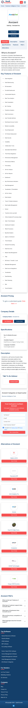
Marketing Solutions (6, 674)
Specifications (6, 45)
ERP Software (5, 644)
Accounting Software (7, 646)
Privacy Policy (4, 694)
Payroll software (6, 638)
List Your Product (5, 672)
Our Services (4, 677)
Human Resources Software (9, 635)
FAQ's (22, 45)
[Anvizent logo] (13, 15)
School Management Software (9, 654)
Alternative (5, 48)
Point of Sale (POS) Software (9, 651)
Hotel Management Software (9, 659)
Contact (22, 41)
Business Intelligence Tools (13, 6)
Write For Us (4, 697)
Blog (2, 686)
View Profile (14, 461)
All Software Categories (7, 662)
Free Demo (13, 32)
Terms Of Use (4, 692)
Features (15, 45)
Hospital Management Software (9, 656)
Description (13, 41)
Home (2, 6)
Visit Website (8, 321)
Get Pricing (13, 35)
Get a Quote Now (14, 432)
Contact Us (3, 689)
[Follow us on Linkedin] (13, 705)
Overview (5, 41)
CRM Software (5, 641)
